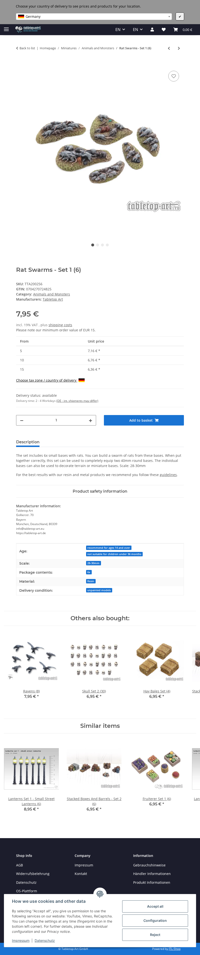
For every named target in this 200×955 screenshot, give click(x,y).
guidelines (168, 474)
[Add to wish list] (173, 76)
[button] (152, 29)
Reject (155, 935)
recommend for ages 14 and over (108, 547)
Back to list (27, 48)
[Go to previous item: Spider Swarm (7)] (169, 48)
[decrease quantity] (21, 420)
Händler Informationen (152, 873)
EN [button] (117, 29)
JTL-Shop (174, 949)
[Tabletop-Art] (28, 29)
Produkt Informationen (151, 882)
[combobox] (94, 16)
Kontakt (81, 873)
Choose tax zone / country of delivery (46, 380)
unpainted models (99, 590)
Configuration (155, 920)
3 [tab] (102, 245)
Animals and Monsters (51, 294)
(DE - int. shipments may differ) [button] (77, 401)
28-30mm (93, 563)
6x (88, 572)
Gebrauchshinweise (149, 865)
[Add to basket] (20, 64)
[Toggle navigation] (6, 27)
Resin (90, 581)
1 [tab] (92, 245)
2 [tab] (97, 245)
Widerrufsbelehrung (33, 873)
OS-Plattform (26, 891)
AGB (19, 865)
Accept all (155, 906)
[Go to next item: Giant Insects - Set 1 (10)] (179, 48)
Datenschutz (45, 940)
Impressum (21, 940)
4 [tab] (107, 245)
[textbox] (94, 16)
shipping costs (60, 325)
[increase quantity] (90, 420)
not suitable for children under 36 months (114, 554)
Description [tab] (28, 442)
